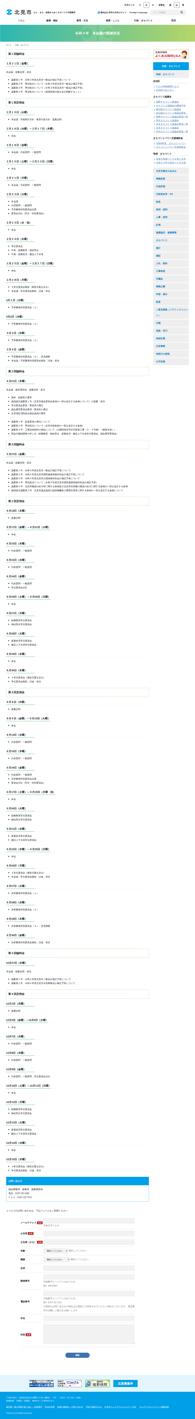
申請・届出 (161, 294)
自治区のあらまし (165, 90)
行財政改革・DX (164, 194)
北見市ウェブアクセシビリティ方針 (120, 1407)
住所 (23, 1268)
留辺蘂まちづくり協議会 (168, 109)
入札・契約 (161, 263)
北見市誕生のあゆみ (166, 171)
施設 (158, 255)
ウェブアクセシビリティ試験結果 (154, 1407)
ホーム (8, 45)
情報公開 (160, 286)
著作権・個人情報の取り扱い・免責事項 (24, 1407)
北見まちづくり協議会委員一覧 (172, 124)
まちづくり (161, 240)
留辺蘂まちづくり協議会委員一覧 (173, 113)
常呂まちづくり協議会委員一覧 (172, 131)
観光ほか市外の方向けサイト (114, 12)
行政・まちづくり (22, 45)
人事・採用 (161, 217)
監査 (158, 302)
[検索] (181, 12)
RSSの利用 (50, 1407)
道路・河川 (161, 330)
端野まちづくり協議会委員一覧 (172, 117)
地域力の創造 (163, 354)
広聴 (158, 323)
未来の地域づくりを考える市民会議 (174, 159)
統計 (158, 248)
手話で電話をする (94, 1407)
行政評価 (160, 186)
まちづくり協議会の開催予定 (171, 105)
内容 (25, 1334)
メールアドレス (31, 1222)
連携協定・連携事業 (166, 232)
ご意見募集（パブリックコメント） (172, 312)
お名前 (27, 1233)
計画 (158, 225)
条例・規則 (161, 209)
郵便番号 (25, 1281)
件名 (23, 1318)
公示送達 (160, 361)
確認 (78, 1355)
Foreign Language (138, 12)
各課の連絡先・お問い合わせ (70, 1407)
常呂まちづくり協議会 (167, 120)
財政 (158, 202)
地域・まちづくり (165, 74)
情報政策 (160, 178)
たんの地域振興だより (167, 86)
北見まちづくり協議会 (167, 128)
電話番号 (25, 1301)
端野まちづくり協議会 (167, 102)
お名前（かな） (31, 1242)
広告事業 (160, 346)
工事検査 (160, 271)
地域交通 (160, 338)
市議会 (159, 279)
